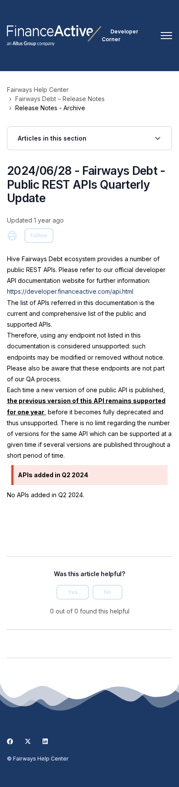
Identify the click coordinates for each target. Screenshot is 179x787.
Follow (38, 235)
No (107, 592)
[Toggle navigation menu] (166, 35)
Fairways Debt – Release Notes (60, 98)
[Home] (54, 35)
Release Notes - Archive (50, 107)
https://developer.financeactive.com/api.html (70, 291)
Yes (73, 592)
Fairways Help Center (38, 89)
